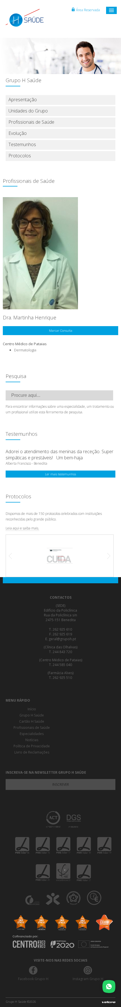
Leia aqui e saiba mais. (22, 528)
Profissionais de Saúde (31, 122)
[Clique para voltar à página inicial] (31, 17)
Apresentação (22, 99)
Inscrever (60, 784)
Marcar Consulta (60, 330)
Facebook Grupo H (33, 978)
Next (106, 555)
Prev (13, 555)
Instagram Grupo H (88, 978)
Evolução (17, 133)
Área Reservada (88, 10)
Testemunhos (22, 144)
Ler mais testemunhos (60, 474)
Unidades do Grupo (28, 111)
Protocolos (19, 156)
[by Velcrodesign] (108, 1003)
